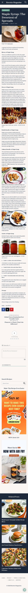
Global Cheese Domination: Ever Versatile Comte (14, 318)
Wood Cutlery (10, 43)
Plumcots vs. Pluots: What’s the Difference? (14, 323)
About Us (11, 580)
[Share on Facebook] (3, 309)
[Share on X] (7, 309)
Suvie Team (5, 23)
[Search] (25, 2)
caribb (15, 125)
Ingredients (6, 10)
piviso (10, 302)
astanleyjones (17, 256)
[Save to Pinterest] (11, 309)
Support (18, 580)
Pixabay (17, 302)
